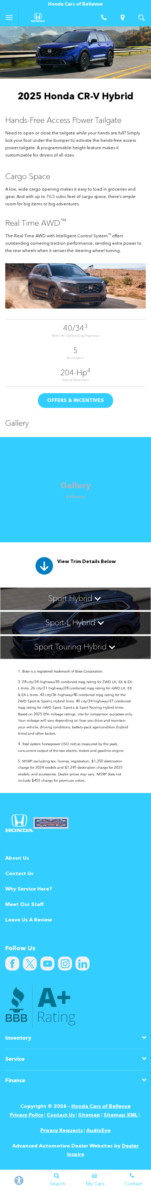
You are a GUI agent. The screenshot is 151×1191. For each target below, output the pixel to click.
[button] (75, 599)
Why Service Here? (28, 889)
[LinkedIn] (83, 964)
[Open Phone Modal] (103, 17)
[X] (30, 964)
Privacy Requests (61, 1130)
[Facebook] (12, 964)
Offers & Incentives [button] (75, 400)
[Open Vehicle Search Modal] (141, 17)
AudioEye (98, 1130)
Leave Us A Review (28, 920)
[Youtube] (47, 964)
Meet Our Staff (24, 904)
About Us (17, 858)
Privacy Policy (26, 1115)
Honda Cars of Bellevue (101, 1106)
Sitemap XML (121, 1115)
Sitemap (89, 1115)
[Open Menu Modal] (9, 17)
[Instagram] (65, 964)
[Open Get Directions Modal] (122, 17)
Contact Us (19, 873)
